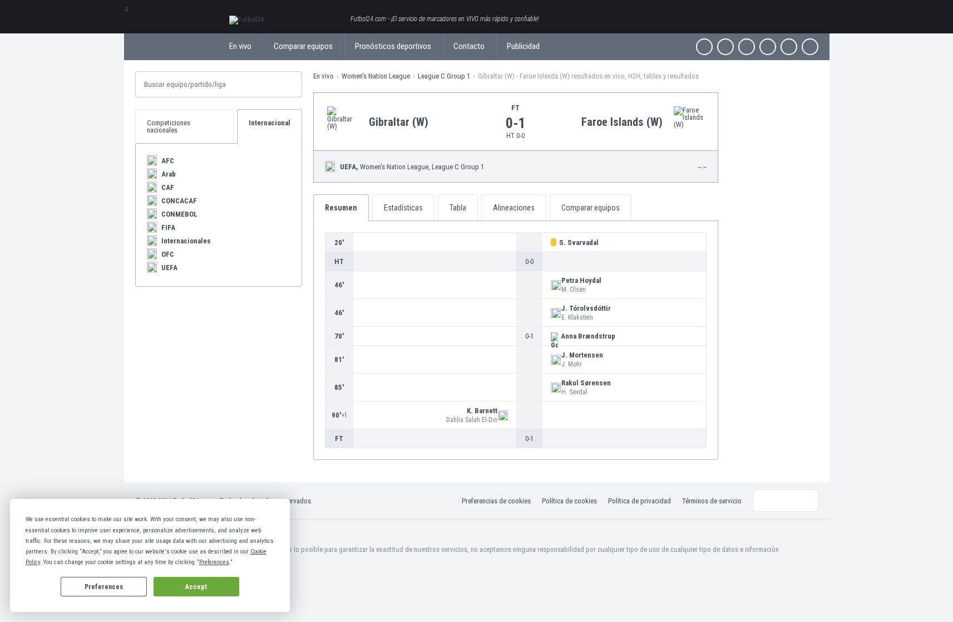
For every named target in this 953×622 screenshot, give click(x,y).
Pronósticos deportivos (393, 46)
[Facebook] (704, 46)
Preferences (104, 587)
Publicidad (523, 46)
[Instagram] (746, 46)
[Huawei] (810, 46)
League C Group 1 (444, 76)
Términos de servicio (712, 501)
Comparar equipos (303, 46)
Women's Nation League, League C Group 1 (412, 166)
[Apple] (767, 46)
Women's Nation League (376, 76)
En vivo (240, 46)
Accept (196, 587)
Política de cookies (569, 501)
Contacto (469, 46)
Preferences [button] (214, 562)
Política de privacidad (639, 501)
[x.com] (725, 46)
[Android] (789, 46)
